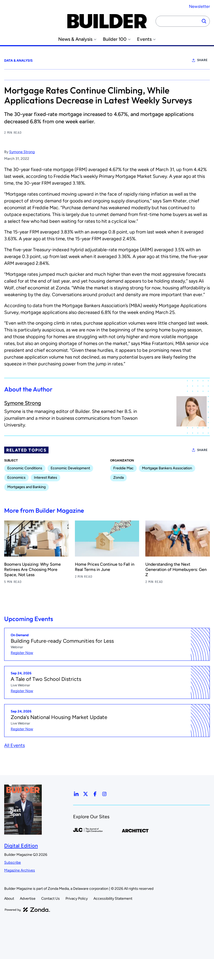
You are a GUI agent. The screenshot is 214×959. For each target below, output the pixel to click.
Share (202, 60)
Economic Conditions (24, 468)
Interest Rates (45, 477)
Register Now (22, 653)
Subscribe (12, 862)
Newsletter (199, 6)
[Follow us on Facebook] (95, 794)
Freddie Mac (123, 468)
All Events (14, 745)
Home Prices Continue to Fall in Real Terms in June (104, 567)
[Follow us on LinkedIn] (76, 794)
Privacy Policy (77, 898)
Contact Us (50, 898)
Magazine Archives (19, 870)
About (9, 898)
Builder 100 (115, 39)
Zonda (118, 477)
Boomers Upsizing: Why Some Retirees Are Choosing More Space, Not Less (32, 569)
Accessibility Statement (112, 898)
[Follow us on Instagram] (104, 794)
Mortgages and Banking (26, 487)
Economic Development (70, 468)
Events (144, 39)
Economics (16, 477)
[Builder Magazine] (107, 21)
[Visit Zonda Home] (27, 909)
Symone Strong (22, 152)
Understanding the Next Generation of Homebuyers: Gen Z (176, 569)
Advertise (27, 898)
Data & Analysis (18, 60)
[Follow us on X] (85, 794)
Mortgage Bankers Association (167, 468)
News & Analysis (75, 39)
